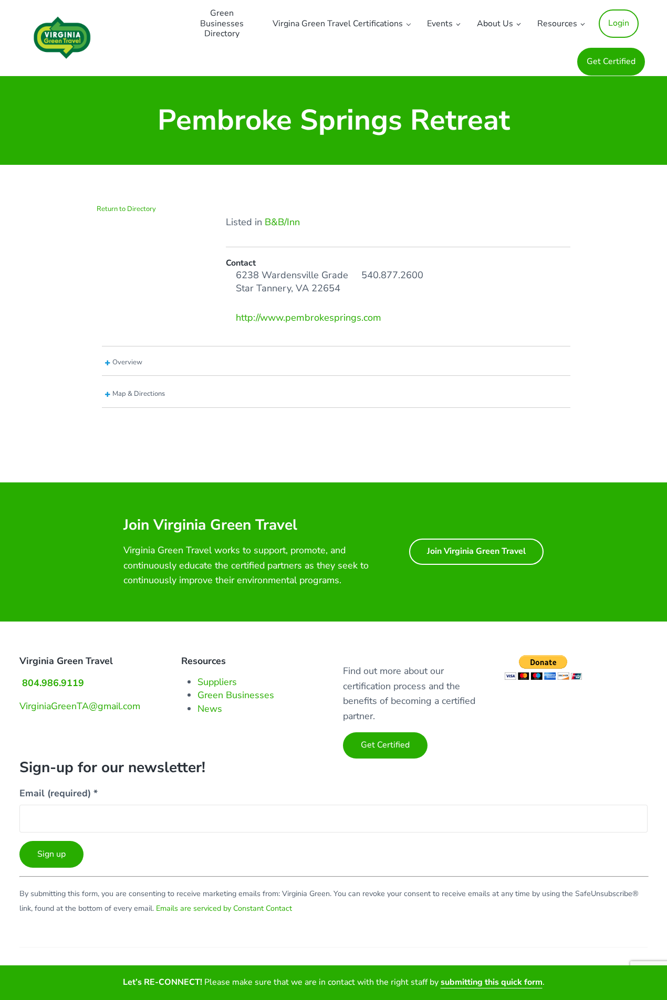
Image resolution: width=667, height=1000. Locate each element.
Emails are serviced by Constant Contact (224, 908)
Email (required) (58, 793)
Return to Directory (126, 209)
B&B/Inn (282, 222)
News (209, 708)
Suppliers (217, 682)
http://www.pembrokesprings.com (308, 317)
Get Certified (385, 745)
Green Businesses (235, 695)
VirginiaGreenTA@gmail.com (79, 706)
